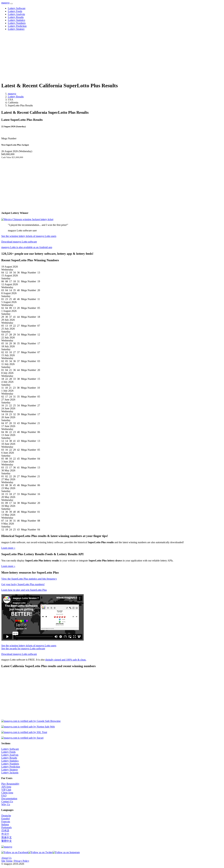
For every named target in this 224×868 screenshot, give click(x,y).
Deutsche (6, 815)
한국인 (5, 834)
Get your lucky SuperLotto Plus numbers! (23, 584)
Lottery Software (16, 8)
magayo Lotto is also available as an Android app (26, 247)
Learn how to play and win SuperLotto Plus (24, 590)
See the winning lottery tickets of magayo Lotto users (28, 236)
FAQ (4, 795)
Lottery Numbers (17, 23)
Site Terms (6, 860)
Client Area (7, 792)
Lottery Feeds (15, 11)
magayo (5, 2)
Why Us (5, 804)
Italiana (5, 824)
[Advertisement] (99, 56)
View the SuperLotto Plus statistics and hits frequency (29, 578)
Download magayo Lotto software (19, 241)
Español (5, 818)
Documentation (9, 798)
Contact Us (7, 801)
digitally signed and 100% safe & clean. (65, 659)
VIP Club (6, 789)
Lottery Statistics (16, 20)
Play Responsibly (10, 783)
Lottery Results (16, 17)
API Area (6, 786)
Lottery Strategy (16, 29)
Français (5, 821)
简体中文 (6, 837)
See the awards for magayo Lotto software (23, 648)
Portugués (6, 827)
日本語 (5, 830)
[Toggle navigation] (11, 3)
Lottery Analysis (16, 14)
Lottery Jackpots (9, 772)
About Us (6, 858)
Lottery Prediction (17, 26)
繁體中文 (6, 840)
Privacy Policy (21, 860)
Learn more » (8, 548)
